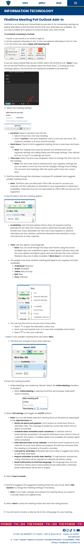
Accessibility (68, 539)
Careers (22, 539)
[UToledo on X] (74, 530)
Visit (25, 3)
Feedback (63, 542)
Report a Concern (36, 539)
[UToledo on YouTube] (78, 530)
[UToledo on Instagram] (67, 530)
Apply (42, 3)
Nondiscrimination (53, 539)
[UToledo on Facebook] (64, 530)
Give (58, 3)
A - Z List (14, 539)
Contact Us (75, 542)
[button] (75, 3)
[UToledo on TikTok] (71, 530)
